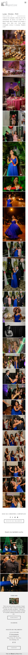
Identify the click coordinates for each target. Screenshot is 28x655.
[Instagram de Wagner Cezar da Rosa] (14, 642)
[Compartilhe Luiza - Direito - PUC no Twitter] (15, 517)
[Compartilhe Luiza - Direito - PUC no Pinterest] (17, 517)
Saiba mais (14, 617)
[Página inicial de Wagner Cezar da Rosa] (9, 4)
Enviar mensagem (15, 634)
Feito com (14, 653)
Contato (14, 647)
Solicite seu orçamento (14, 521)
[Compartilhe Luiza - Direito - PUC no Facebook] (10, 517)
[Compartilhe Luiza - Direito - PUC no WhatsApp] (12, 517)
